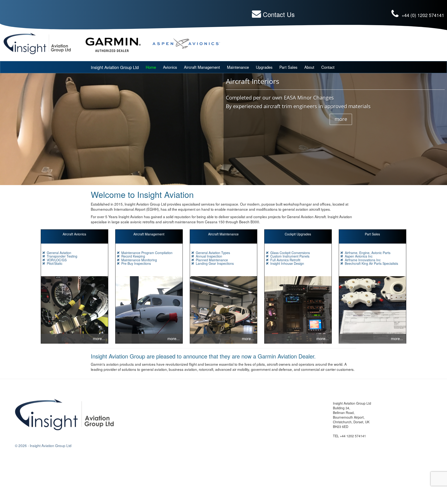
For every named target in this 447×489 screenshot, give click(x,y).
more (341, 118)
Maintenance (238, 67)
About (309, 67)
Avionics (170, 67)
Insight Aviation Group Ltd (115, 67)
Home (151, 67)
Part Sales (288, 67)
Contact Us (279, 14)
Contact (328, 67)
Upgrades (264, 67)
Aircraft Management (202, 67)
